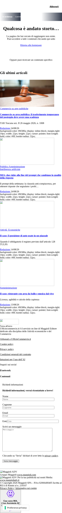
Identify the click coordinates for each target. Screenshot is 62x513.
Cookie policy (6, 344)
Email (5, 413)
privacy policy (51, 455)
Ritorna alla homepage (31, 45)
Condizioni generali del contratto (15, 354)
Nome (5, 396)
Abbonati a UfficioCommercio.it (15, 339)
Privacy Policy (7, 488)
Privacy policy (7, 349)
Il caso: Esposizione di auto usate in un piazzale (24, 235)
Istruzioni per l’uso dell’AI (12, 359)
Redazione (5, 128)
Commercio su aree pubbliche (27, 17)
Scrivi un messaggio (12, 426)
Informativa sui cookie (26, 488)
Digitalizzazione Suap (50, 17)
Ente (4, 421)
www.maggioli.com (26, 474)
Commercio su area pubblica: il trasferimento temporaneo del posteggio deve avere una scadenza (29, 115)
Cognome (7, 404)
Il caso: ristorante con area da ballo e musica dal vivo (27, 293)
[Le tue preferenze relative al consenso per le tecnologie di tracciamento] (15, 508)
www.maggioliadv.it (9, 480)
